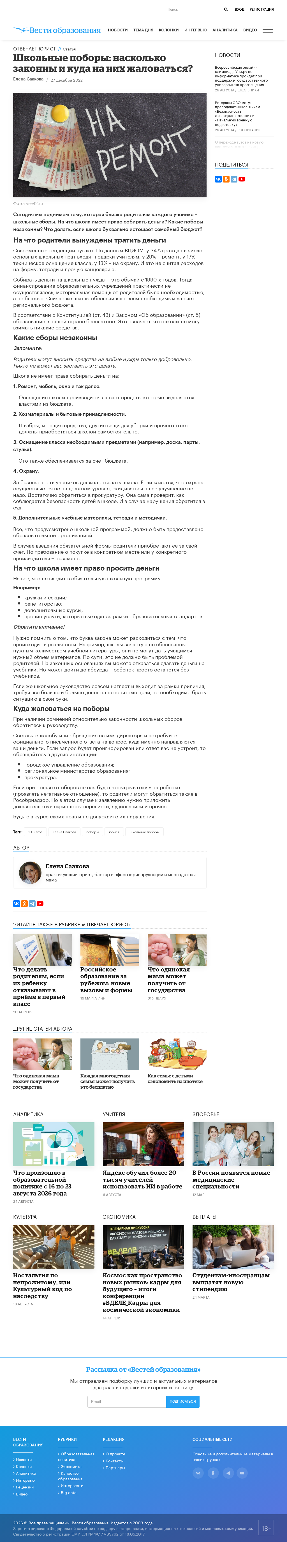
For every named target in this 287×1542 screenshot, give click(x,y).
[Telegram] (32, 903)
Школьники (248, 89)
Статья (69, 48)
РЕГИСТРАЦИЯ (262, 9)
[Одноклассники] (24, 903)
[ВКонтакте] (16, 903)
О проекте (115, 1453)
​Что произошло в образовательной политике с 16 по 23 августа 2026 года (42, 1183)
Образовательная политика (76, 1456)
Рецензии (25, 1486)
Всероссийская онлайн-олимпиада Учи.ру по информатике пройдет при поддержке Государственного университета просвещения (241, 75)
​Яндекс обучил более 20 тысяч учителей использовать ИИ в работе (142, 1179)
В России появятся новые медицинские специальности (231, 1179)
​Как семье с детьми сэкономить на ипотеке (175, 1078)
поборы (92, 831)
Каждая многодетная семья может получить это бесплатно (107, 1081)
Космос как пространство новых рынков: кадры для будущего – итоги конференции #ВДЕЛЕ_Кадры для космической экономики (142, 1292)
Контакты (115, 1460)
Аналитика (225, 30)
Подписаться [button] (183, 1402)
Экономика (71, 1466)
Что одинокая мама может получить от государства (169, 979)
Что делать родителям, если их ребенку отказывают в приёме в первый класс (39, 986)
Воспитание (249, 129)
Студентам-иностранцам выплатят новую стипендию (231, 1282)
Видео (250, 30)
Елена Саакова (28, 79)
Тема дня (143, 30)
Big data (69, 1492)
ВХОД (239, 9)
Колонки (169, 30)
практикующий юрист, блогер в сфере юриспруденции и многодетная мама (121, 876)
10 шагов (35, 831)
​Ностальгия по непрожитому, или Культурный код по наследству (42, 1285)
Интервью (195, 30)
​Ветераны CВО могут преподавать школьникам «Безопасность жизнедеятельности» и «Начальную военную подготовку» (237, 113)
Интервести (72, 1485)
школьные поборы (144, 831)
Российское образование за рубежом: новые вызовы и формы (106, 979)
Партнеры (115, 1467)
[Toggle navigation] (268, 30)
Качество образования (70, 1475)
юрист (114, 831)
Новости (118, 30)
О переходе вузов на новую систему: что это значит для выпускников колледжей (239, 146)
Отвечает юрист (34, 48)
